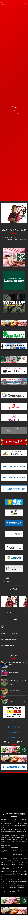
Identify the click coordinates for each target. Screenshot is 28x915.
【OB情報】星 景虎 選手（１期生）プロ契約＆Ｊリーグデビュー (18, 663)
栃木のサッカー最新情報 (15, 814)
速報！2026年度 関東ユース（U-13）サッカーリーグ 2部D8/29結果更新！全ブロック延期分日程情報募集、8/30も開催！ (13, 831)
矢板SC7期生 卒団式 (13, 672)
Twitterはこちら (15, 732)
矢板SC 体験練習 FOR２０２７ (8, 645)
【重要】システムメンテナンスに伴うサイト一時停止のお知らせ (13, 626)
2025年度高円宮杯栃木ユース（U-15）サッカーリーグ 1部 (17, 681)
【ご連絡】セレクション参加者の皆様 (9, 633)
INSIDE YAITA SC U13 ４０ (15, 690)
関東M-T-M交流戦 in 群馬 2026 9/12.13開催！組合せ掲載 (13, 879)
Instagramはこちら (15, 737)
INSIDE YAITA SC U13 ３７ (15, 699)
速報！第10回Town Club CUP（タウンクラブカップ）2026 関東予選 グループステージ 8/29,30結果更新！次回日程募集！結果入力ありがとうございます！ (14, 825)
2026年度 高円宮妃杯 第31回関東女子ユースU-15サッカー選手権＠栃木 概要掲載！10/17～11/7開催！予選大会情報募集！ (14, 841)
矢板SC (3, 3)
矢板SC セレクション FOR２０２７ (9, 639)
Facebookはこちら (15, 727)
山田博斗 (9, 612)
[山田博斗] (9, 601)
